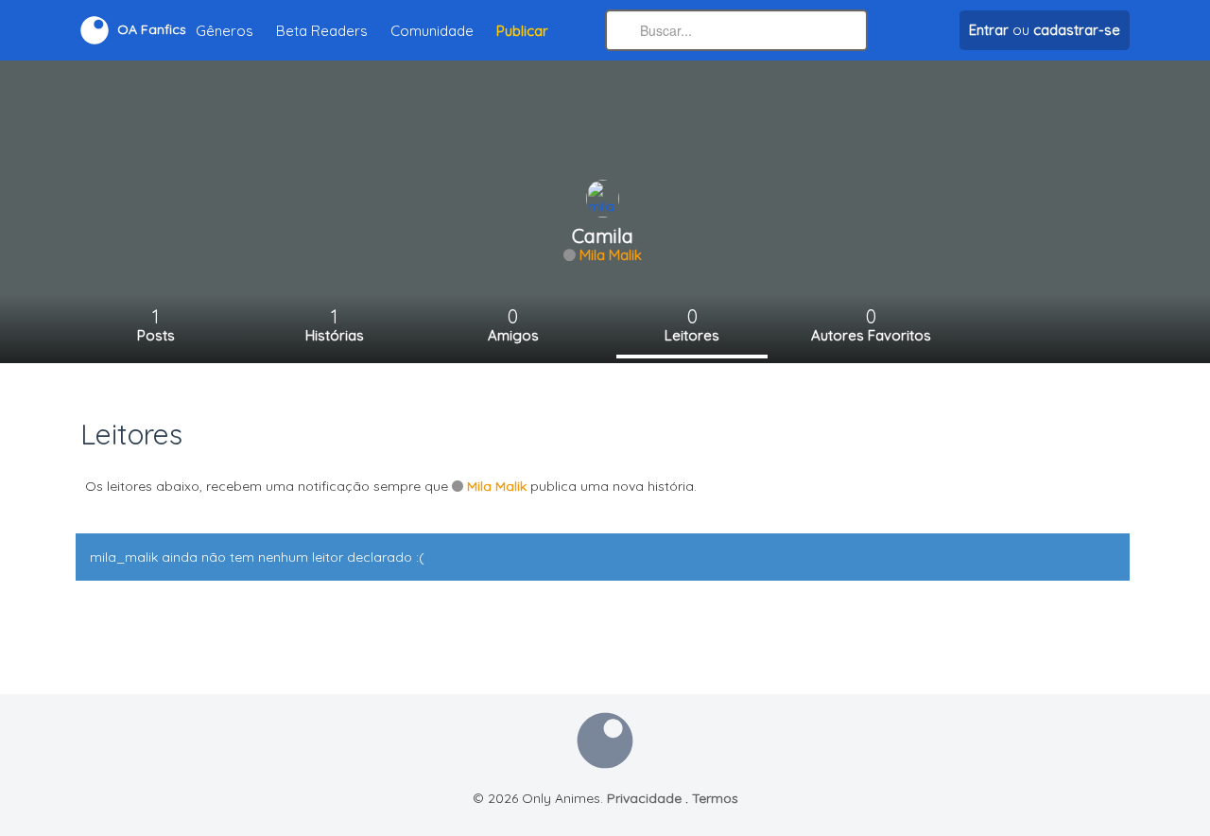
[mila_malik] (602, 197)
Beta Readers (322, 31)
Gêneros (224, 31)
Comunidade (432, 31)
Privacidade (644, 798)
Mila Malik (610, 255)
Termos (715, 798)
